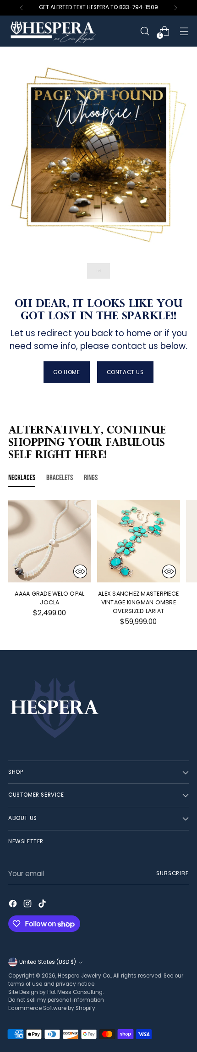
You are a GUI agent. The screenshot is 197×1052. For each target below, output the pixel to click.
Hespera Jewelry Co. (84, 975)
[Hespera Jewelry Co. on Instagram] (28, 905)
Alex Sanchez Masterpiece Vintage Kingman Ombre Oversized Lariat (138, 602)
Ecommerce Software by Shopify (51, 1008)
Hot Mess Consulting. (75, 992)
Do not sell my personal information (56, 1000)
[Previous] (21, 8)
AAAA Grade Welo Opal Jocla (49, 598)
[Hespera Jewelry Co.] (65, 31)
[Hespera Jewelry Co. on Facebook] (13, 905)
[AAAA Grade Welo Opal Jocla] (49, 541)
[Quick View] (80, 571)
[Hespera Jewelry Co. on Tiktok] (43, 905)
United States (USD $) (47, 962)
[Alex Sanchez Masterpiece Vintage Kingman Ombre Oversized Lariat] (138, 541)
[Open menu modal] (184, 31)
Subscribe (172, 873)
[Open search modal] (144, 31)
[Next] (175, 8)
